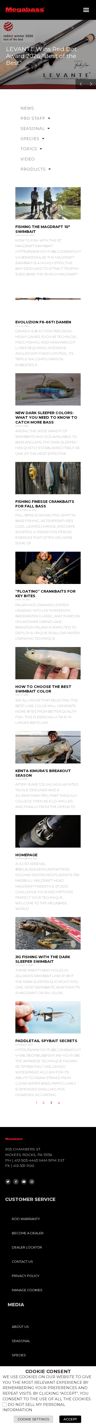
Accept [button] (70, 1419)
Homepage (26, 855)
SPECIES (29, 138)
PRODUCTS (33, 169)
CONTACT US (22, 1262)
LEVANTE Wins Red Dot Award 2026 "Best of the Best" (41, 56)
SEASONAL (32, 128)
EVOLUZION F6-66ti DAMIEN (43, 322)
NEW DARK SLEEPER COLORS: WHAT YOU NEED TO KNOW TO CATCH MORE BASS (46, 417)
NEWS (27, 108)
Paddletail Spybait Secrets (46, 1041)
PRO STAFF (32, 118)
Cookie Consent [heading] (48, 1371)
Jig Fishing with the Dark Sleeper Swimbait (42, 959)
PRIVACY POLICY (25, 1276)
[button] (86, 10)
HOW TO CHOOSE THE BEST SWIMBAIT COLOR (43, 689)
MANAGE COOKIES (27, 1290)
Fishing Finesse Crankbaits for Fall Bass (44, 503)
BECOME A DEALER (28, 1233)
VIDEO (27, 159)
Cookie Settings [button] (33, 1419)
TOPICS (28, 148)
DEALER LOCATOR (27, 1247)
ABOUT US (20, 1327)
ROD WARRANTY (26, 1219)
